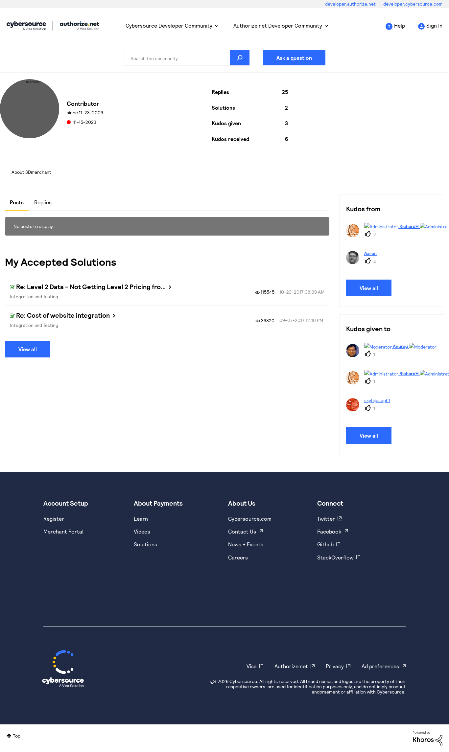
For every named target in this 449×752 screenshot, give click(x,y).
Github (325, 544)
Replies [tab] (43, 202)
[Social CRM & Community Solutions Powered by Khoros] (427, 738)
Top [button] (16, 736)
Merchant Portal (63, 531)
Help (399, 25)
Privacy (335, 666)
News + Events (245, 544)
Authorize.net (291, 666)
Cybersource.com (250, 518)
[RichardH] (397, 235)
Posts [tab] (17, 202)
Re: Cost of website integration (63, 315)
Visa (252, 666)
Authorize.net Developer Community (277, 25)
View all (27, 349)
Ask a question (294, 58)
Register (53, 518)
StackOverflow (335, 557)
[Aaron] (364, 262)
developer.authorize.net (351, 4)
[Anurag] (393, 355)
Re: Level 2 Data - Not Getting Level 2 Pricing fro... (91, 286)
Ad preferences (380, 666)
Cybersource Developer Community (26, 25)
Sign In (434, 25)
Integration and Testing (34, 296)
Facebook (329, 531)
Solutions (145, 544)
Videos (142, 531)
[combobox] (187, 58)
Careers (238, 557)
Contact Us (242, 531)
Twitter (326, 518)
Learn (141, 518)
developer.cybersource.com (412, 4)
